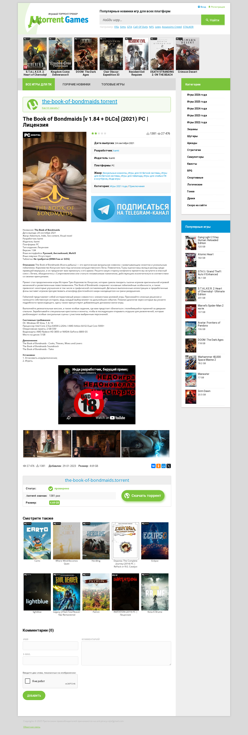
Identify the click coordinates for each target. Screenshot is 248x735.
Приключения (137, 186)
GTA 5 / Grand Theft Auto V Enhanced (209, 273)
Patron (96, 611)
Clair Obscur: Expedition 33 (111, 73)
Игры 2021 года (118, 186)
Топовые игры (113, 84)
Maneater (203, 373)
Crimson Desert (187, 71)
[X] (168, 466)
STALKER (188, 27)
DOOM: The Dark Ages (86, 73)
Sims (123, 27)
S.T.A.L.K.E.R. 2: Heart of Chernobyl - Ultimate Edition (211, 291)
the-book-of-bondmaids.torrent (79, 101)
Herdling (96, 560)
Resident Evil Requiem (137, 73)
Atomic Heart (206, 254)
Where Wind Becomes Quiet (67, 562)
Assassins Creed (172, 27)
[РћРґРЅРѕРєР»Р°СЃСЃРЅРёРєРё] (158, 466)
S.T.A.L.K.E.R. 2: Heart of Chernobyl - (35, 74)
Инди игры (114, 178)
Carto (37, 560)
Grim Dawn (204, 391)
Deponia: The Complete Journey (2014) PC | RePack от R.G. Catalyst (125, 563)
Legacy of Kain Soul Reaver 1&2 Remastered (66, 613)
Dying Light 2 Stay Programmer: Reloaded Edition (208, 240)
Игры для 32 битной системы (144, 173)
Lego (158, 27)
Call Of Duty (140, 27)
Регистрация (218, 6)
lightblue (37, 611)
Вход (203, 6)
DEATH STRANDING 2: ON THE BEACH (162, 73)
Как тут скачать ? (50, 108)
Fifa (116, 27)
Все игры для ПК (39, 84)
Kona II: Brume (155, 611)
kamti (116, 150)
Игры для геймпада (132, 176)
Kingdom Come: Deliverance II (60, 73)
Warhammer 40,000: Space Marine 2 (209, 358)
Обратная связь (31, 726)
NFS (151, 27)
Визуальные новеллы (115, 173)
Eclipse (154, 560)
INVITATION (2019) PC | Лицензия (125, 613)
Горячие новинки (76, 84)
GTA (129, 27)
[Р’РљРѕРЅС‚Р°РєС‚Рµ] (153, 466)
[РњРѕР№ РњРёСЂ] (163, 466)
